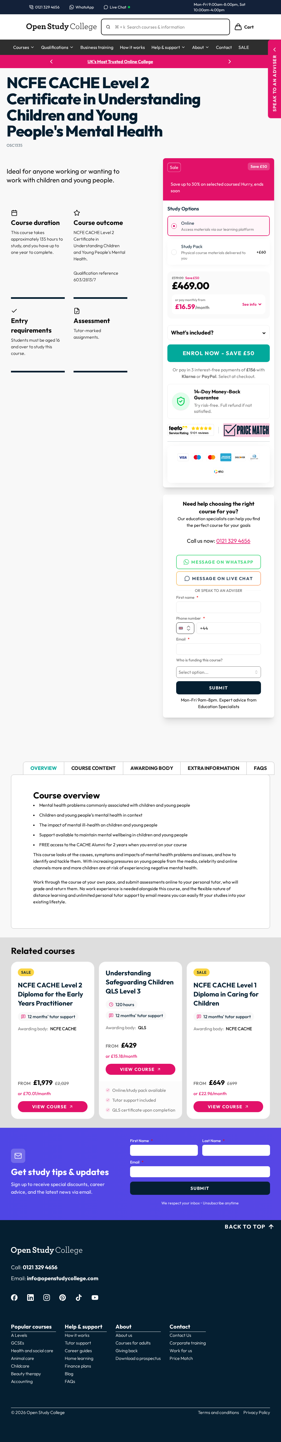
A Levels (19, 1335)
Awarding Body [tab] (151, 768)
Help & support (165, 47)
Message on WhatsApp (222, 562)
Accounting (22, 1381)
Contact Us (180, 1335)
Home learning (79, 1358)
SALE (243, 47)
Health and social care (32, 1350)
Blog (69, 1373)
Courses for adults (133, 1343)
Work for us (181, 1350)
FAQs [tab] (260, 768)
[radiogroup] (218, 240)
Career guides (78, 1350)
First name (187, 597)
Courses (21, 47)
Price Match (181, 1358)
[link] (52, 1040)
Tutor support (78, 1343)
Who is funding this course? (199, 660)
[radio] (174, 226)
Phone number (190, 618)
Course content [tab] (93, 768)
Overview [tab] (43, 768)
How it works (132, 47)
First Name (141, 1141)
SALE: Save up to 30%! (140, 61)
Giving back (127, 1350)
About (198, 47)
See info (249, 304)
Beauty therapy (26, 1373)
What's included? (192, 332)
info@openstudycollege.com (62, 1278)
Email (183, 639)
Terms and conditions (218, 1412)
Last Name (213, 1141)
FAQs (70, 1381)
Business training (96, 47)
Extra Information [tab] (213, 768)
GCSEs (17, 1343)
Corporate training (188, 1343)
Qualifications (54, 47)
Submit (218, 688)
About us (124, 1335)
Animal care (22, 1358)
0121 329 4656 (233, 540)
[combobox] (218, 672)
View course (49, 1106)
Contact (224, 47)
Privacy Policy (256, 1412)
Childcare (20, 1366)
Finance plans (78, 1366)
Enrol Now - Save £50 (219, 353)
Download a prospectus (138, 1358)
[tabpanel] (140, 851)
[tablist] (140, 768)
